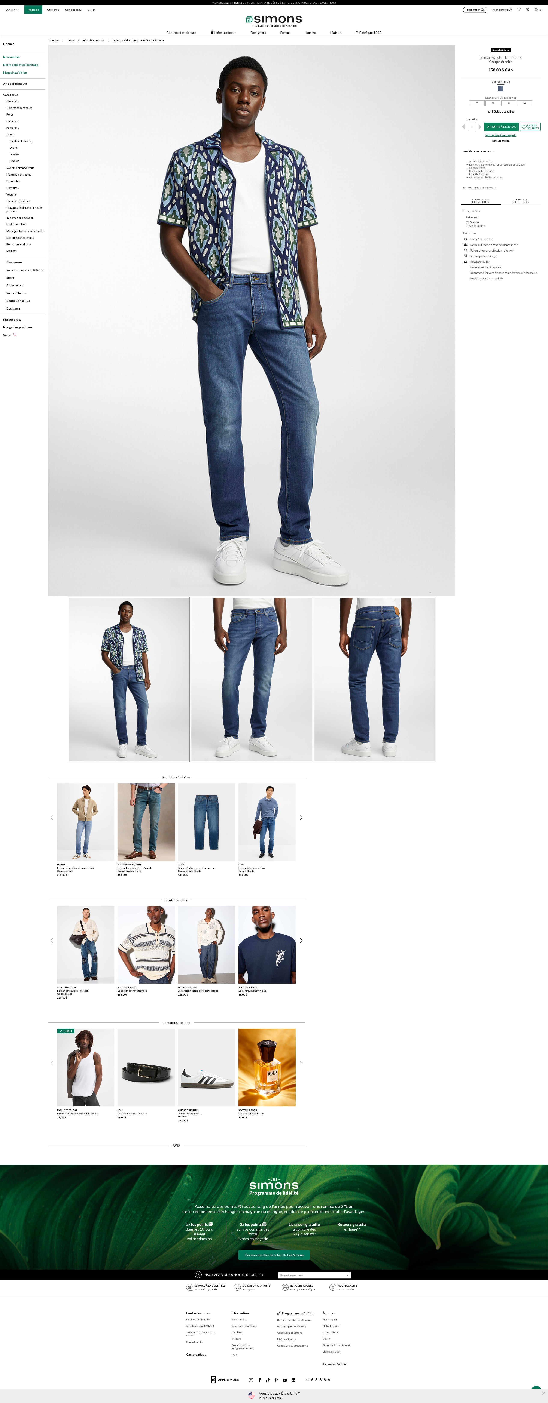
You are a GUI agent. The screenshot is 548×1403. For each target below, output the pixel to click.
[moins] (463, 127)
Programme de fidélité (274, 1193)
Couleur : (500, 81)
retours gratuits (298, 2)
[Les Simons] (274, 1183)
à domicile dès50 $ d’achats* (304, 1229)
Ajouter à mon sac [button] (501, 127)
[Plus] (480, 127)
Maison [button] (335, 32)
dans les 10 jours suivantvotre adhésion (199, 1231)
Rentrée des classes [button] (182, 32)
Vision (91, 9)
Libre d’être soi (331, 1351)
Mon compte (500, 9)
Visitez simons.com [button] (270, 1397)
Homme (9, 44)
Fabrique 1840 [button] (370, 32)
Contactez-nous (198, 1313)
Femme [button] (285, 32)
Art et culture (330, 1332)
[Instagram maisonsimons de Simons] (251, 1380)
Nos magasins (331, 1319)
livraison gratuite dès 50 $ (262, 2)
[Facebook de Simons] (260, 1380)
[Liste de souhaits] (519, 9)
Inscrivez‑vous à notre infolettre (234, 1275)
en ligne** (352, 1226)
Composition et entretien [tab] (480, 200)
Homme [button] (310, 32)
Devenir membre (294, 1320)
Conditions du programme (292, 1345)
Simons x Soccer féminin (337, 1345)
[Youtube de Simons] (285, 1380)
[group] (87, 831)
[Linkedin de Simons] (293, 1380)
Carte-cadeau (73, 9)
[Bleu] (500, 88)
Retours (236, 1338)
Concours (290, 1332)
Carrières (53, 9)
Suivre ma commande (244, 1325)
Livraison (237, 1332)
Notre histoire (331, 1325)
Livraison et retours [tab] (521, 200)
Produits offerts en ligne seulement (243, 1347)
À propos (329, 1313)
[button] (475, 10)
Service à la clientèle (198, 1319)
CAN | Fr (10, 9)
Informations (241, 1313)
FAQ (234, 1354)
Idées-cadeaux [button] (225, 32)
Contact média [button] (194, 1342)
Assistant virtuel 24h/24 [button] (200, 1325)
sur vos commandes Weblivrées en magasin (253, 1231)
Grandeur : (501, 97)
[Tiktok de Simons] (268, 1380)
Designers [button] (258, 32)
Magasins (33, 9)
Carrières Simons (335, 1364)
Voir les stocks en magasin (500, 135)
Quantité (472, 119)
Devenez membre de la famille (274, 1255)
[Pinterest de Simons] (276, 1380)
